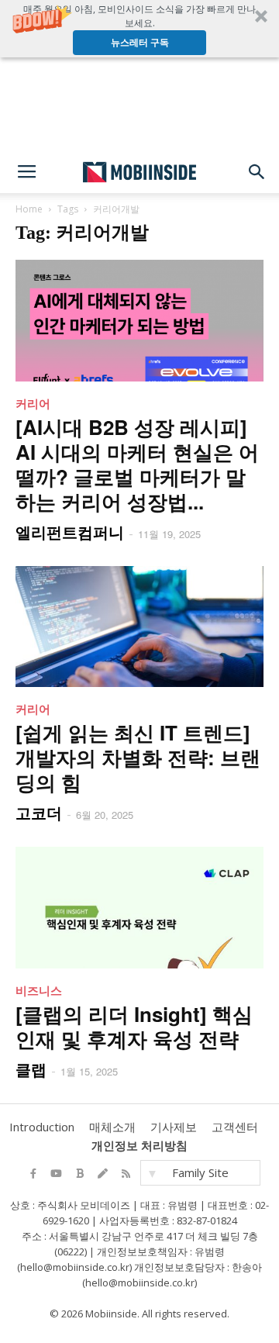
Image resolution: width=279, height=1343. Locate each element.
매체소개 (112, 1127)
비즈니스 (39, 990)
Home (29, 209)
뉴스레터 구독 (140, 42)
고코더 (39, 812)
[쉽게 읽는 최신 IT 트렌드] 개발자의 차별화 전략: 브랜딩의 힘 (138, 757)
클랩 (31, 1069)
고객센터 (235, 1127)
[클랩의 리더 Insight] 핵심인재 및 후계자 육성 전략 (134, 1026)
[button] (139, 28)
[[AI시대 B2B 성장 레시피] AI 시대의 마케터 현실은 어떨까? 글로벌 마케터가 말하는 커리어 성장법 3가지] (140, 320)
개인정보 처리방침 (139, 1145)
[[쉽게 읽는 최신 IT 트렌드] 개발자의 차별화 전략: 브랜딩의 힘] (140, 627)
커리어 (33, 403)
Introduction (41, 1127)
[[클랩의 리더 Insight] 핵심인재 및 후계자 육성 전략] (140, 907)
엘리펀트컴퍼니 (70, 531)
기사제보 (173, 1127)
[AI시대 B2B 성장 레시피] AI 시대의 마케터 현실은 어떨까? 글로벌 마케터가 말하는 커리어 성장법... (137, 464)
